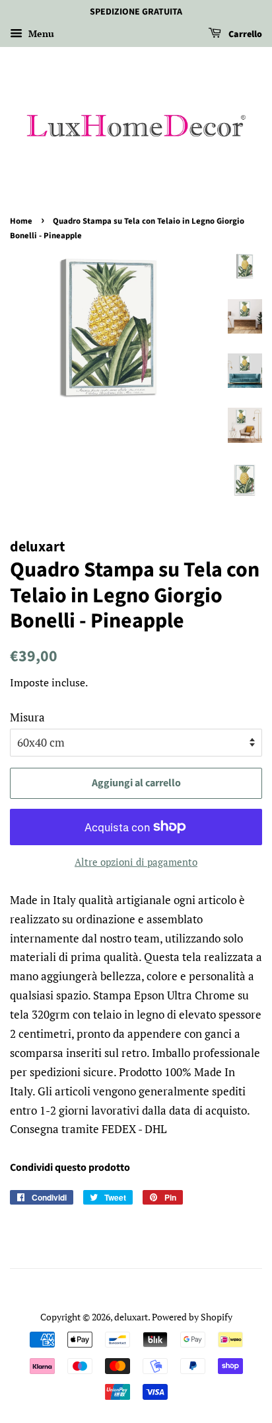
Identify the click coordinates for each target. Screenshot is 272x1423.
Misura (27, 717)
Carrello (244, 34)
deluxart (131, 1316)
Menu (40, 33)
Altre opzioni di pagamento (136, 861)
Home (21, 221)
